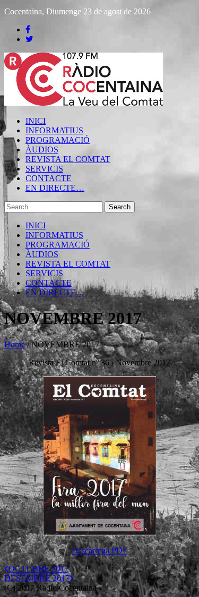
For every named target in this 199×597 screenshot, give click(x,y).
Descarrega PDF (99, 550)
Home (14, 344)
